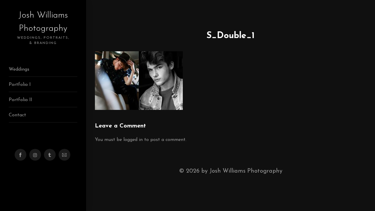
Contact (17, 115)
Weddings (19, 69)
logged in (133, 139)
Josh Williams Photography (43, 28)
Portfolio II (20, 100)
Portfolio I (20, 84)
